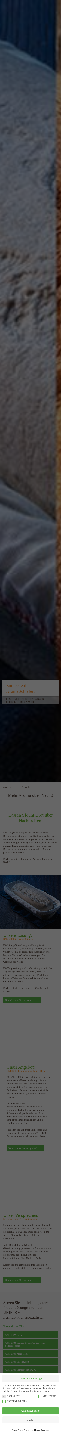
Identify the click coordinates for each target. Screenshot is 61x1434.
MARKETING (49, 1396)
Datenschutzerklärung (32, 1430)
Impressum (45, 1430)
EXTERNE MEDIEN (17, 1401)
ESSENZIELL (14, 1396)
